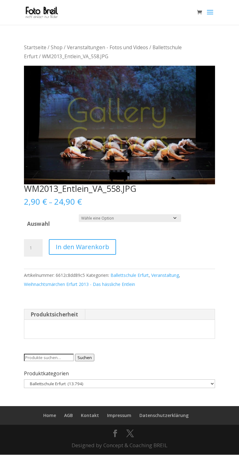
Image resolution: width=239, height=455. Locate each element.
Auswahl (38, 223)
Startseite (35, 47)
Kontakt (90, 415)
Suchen (84, 357)
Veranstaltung (165, 275)
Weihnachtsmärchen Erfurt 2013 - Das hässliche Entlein (79, 284)
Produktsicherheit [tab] (54, 314)
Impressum (119, 415)
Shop (57, 47)
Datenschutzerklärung (164, 415)
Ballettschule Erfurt (129, 275)
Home (49, 415)
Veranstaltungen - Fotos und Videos (107, 47)
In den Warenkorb (82, 247)
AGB (68, 415)
